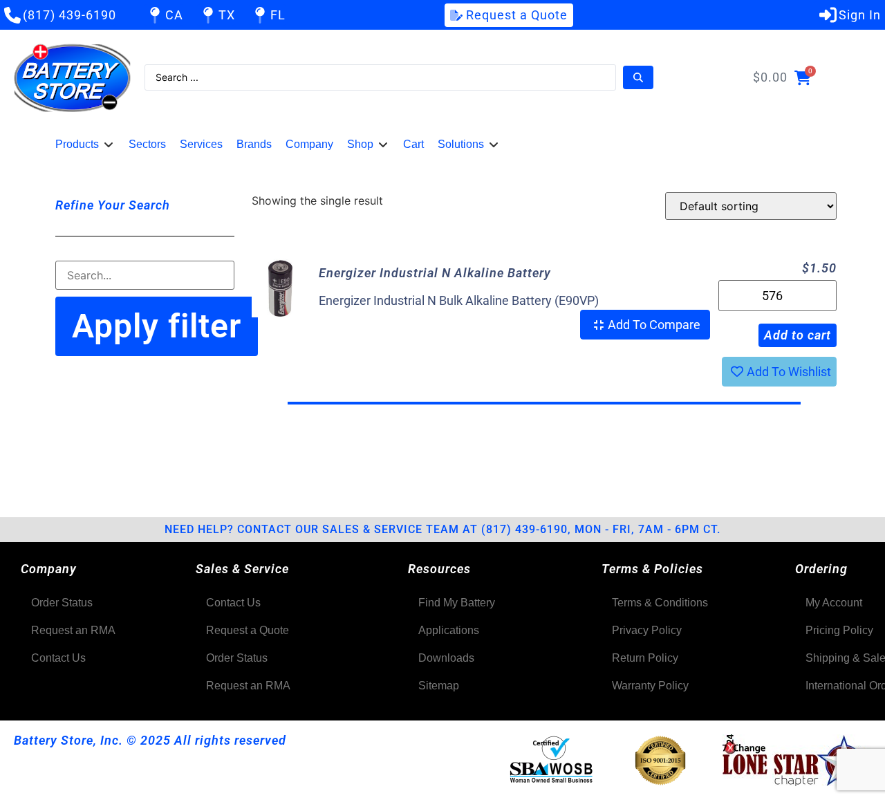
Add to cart (797, 335)
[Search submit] (638, 77)
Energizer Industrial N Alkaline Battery (435, 273)
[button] (85, 144)
